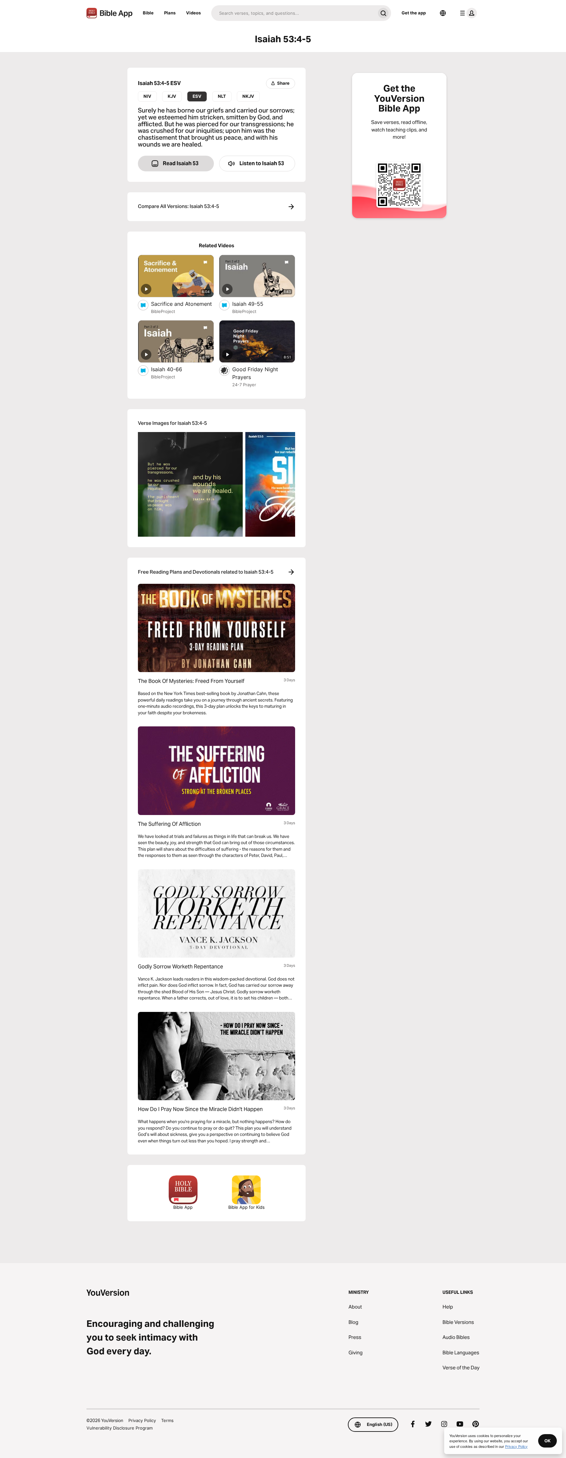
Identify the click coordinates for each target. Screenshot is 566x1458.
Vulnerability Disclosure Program (119, 1428)
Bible (148, 12)
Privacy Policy (142, 1420)
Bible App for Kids (246, 1207)
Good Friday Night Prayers (255, 373)
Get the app (414, 12)
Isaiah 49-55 (254, 303)
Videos (193, 12)
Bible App (183, 1207)
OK (547, 1440)
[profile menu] (467, 13)
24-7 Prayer (244, 384)
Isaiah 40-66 (173, 369)
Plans (170, 12)
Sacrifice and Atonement (182, 303)
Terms (167, 1420)
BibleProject (163, 311)
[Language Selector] (442, 13)
